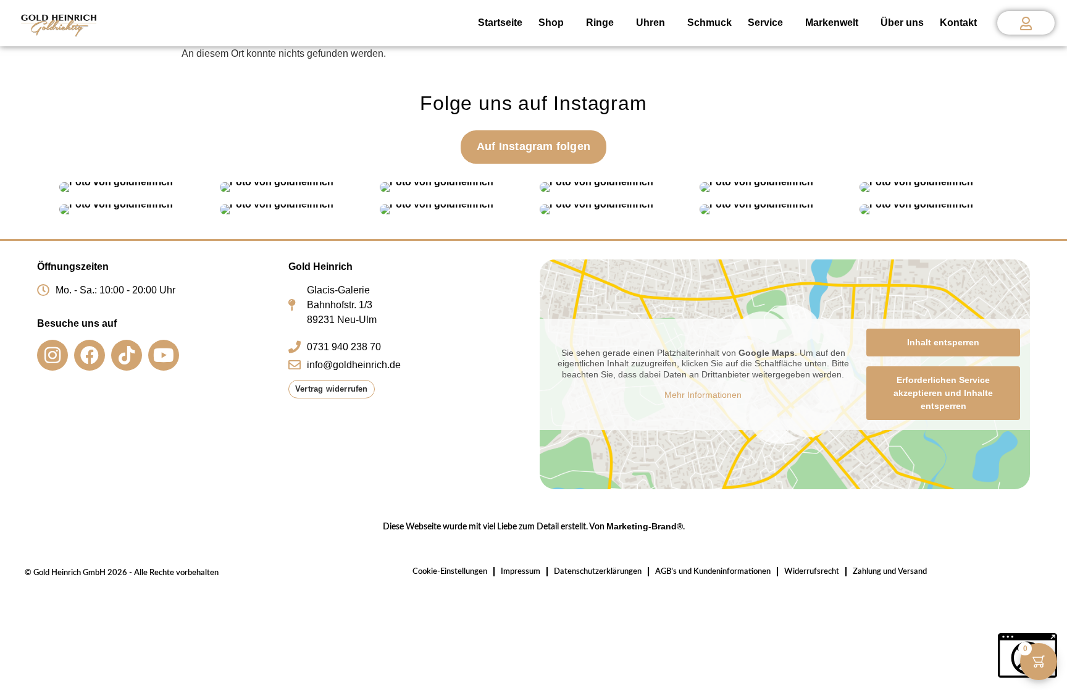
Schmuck (709, 22)
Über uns (902, 22)
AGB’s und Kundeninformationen (713, 572)
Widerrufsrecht (811, 572)
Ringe (600, 22)
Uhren (650, 22)
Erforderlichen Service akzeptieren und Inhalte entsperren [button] (943, 393)
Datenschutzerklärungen (598, 572)
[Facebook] (89, 355)
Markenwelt (831, 22)
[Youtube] (163, 355)
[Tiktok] (126, 355)
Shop (551, 22)
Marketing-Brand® (644, 526)
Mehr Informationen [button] (703, 395)
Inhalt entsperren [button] (943, 342)
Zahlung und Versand (890, 572)
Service (765, 22)
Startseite (500, 22)
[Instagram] (52, 355)
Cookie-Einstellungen (449, 572)
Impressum (520, 572)
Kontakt (958, 22)
